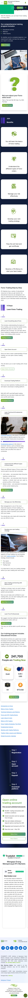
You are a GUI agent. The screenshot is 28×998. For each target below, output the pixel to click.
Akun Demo (14, 838)
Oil (7, 690)
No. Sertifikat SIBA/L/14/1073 (13, 962)
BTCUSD (20, 690)
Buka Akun (20, 7)
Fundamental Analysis (7, 727)
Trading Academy (7, 337)
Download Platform (7, 400)
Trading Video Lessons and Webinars (11, 733)
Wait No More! (14, 697)
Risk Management (7, 490)
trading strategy (11, 556)
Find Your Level (7, 105)
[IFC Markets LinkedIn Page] (16, 948)
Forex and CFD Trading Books (9, 715)
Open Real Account (7, 602)
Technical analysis (6, 435)
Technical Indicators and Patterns (10, 712)
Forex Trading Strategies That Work (11, 724)
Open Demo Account (8, 369)
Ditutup (14, 995)
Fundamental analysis (7, 444)
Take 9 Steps (5, 45)
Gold (7, 674)
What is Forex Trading (7, 709)
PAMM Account (6, 623)
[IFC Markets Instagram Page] (7, 948)
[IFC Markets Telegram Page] (25, 948)
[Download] (25, 3)
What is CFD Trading (7, 721)
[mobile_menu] (25, 7)
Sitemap (10, 975)
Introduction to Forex (7, 706)
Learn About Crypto (6, 718)
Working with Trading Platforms (10, 730)
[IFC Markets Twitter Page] (12, 948)
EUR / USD (20, 675)
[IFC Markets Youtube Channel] (20, 948)
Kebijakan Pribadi (6, 980)
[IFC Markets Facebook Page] (3, 948)
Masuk (13, 7)
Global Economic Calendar (8, 736)
